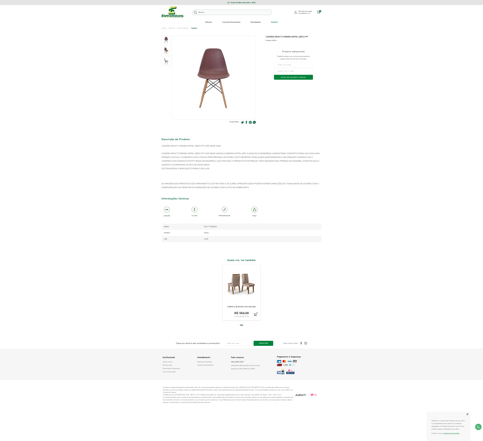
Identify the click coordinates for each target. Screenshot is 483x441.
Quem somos (168, 362)
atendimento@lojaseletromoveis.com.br (245, 365)
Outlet (274, 22)
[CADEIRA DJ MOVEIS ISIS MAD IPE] (241, 283)
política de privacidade (451, 433)
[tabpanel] (241, 292)
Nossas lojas (167, 365)
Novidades (256, 22)
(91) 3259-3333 (237, 362)
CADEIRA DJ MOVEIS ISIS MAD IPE (241, 306)
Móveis (208, 22)
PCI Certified (290, 371)
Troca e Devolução (169, 372)
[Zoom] (166, 40)
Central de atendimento (205, 365)
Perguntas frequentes (204, 362)
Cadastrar (263, 343)
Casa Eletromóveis (231, 22)
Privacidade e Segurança (171, 368)
